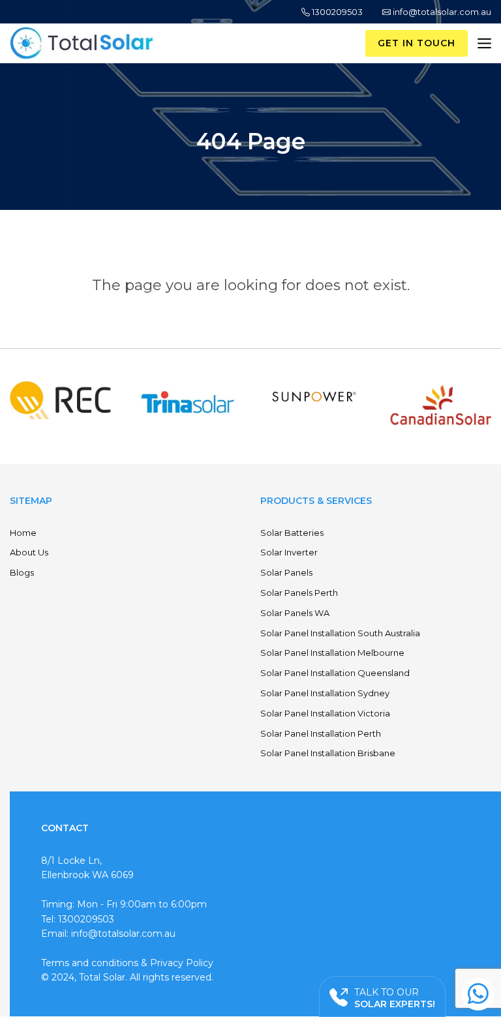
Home (23, 532)
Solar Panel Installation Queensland (335, 673)
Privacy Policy (181, 963)
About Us (29, 552)
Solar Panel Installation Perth (320, 733)
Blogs (22, 572)
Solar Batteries (292, 532)
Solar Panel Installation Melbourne (332, 652)
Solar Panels (286, 572)
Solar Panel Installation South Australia (340, 633)
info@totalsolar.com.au (441, 12)
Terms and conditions (89, 963)
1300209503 (336, 12)
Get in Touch (416, 43)
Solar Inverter (289, 552)
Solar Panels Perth (299, 592)
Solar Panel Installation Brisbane (327, 753)
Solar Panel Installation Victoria (325, 713)
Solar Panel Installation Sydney (324, 693)
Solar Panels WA (294, 613)
